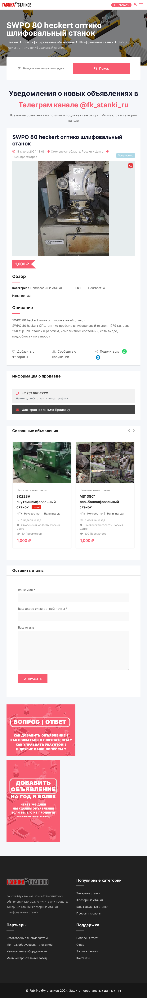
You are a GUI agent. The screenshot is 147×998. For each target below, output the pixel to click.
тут (118, 990)
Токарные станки (88, 893)
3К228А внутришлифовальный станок (36, 501)
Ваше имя (26, 590)
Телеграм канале (49, 105)
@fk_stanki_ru (104, 105)
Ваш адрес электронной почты (42, 609)
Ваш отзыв (27, 627)
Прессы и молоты (88, 913)
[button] (129, 430)
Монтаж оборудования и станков (29, 944)
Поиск (104, 68)
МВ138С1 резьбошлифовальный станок (99, 501)
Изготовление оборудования (27, 951)
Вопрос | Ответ (87, 938)
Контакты (83, 958)
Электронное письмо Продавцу (46, 410)
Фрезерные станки (89, 900)
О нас (80, 944)
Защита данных (87, 951)
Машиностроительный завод (27, 958)
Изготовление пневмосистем (27, 938)
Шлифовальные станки (31, 490)
